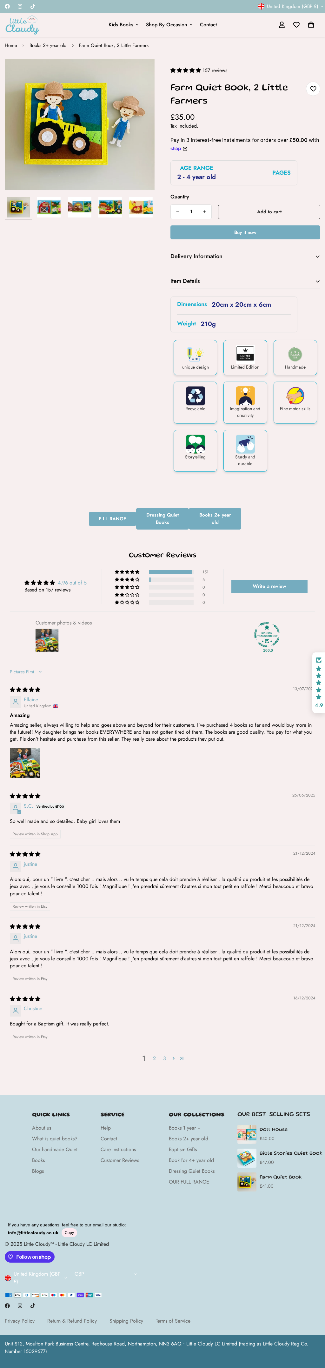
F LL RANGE (112, 518)
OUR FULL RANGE (189, 1181)
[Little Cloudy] (22, 25)
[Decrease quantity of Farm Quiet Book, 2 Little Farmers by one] (178, 212)
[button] (311, 24)
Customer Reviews (120, 1160)
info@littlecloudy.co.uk (33, 1232)
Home (11, 45)
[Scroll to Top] (312, 1333)
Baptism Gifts (183, 1149)
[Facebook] (7, 6)
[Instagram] (20, 6)
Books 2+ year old (48, 45)
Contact (208, 24)
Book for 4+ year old (191, 1160)
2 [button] (154, 1058)
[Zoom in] (141, 72)
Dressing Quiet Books (162, 518)
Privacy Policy (20, 1321)
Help (106, 1127)
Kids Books (121, 24)
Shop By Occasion (166, 24)
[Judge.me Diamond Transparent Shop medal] (267, 634)
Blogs (38, 1171)
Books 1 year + (185, 1127)
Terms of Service (173, 1321)
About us (41, 1127)
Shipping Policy (126, 1321)
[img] (25, 689)
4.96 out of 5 (72, 582)
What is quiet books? (54, 1138)
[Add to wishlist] (313, 89)
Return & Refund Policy (72, 1321)
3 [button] (164, 1058)
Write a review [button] (269, 586)
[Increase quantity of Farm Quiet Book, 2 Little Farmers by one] (204, 212)
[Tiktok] (32, 6)
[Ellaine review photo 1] (25, 763)
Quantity (179, 196)
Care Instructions (118, 1149)
